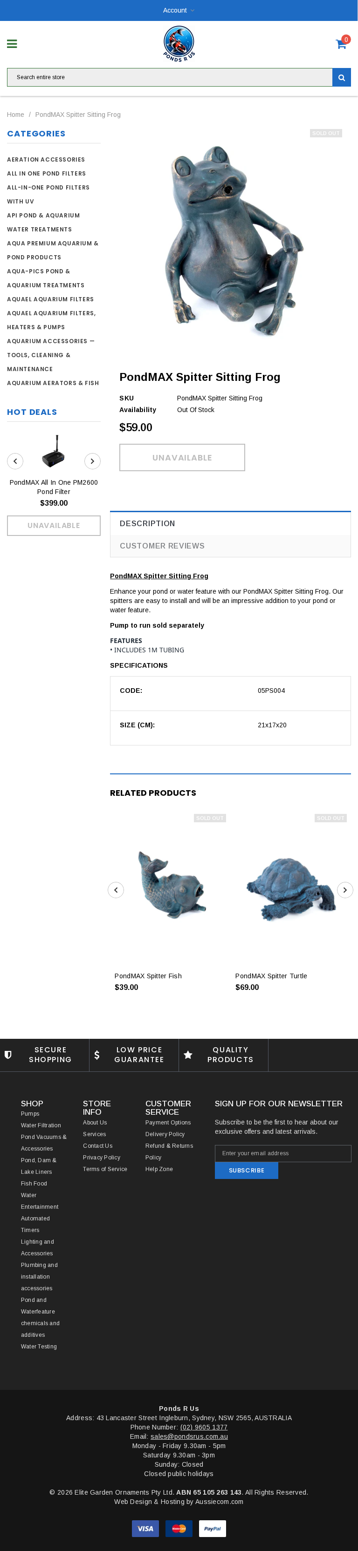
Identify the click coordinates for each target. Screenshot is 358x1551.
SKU (126, 398)
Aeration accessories (46, 159)
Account (175, 10)
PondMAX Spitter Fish (148, 976)
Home (15, 114)
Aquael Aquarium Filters (50, 299)
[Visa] (146, 1528)
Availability (137, 409)
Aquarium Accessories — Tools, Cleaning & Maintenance (51, 355)
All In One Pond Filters (46, 173)
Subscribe (247, 1170)
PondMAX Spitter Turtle (271, 976)
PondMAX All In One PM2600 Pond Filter (54, 487)
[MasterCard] (179, 1528)
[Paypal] (212, 1528)
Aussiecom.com (219, 1501)
